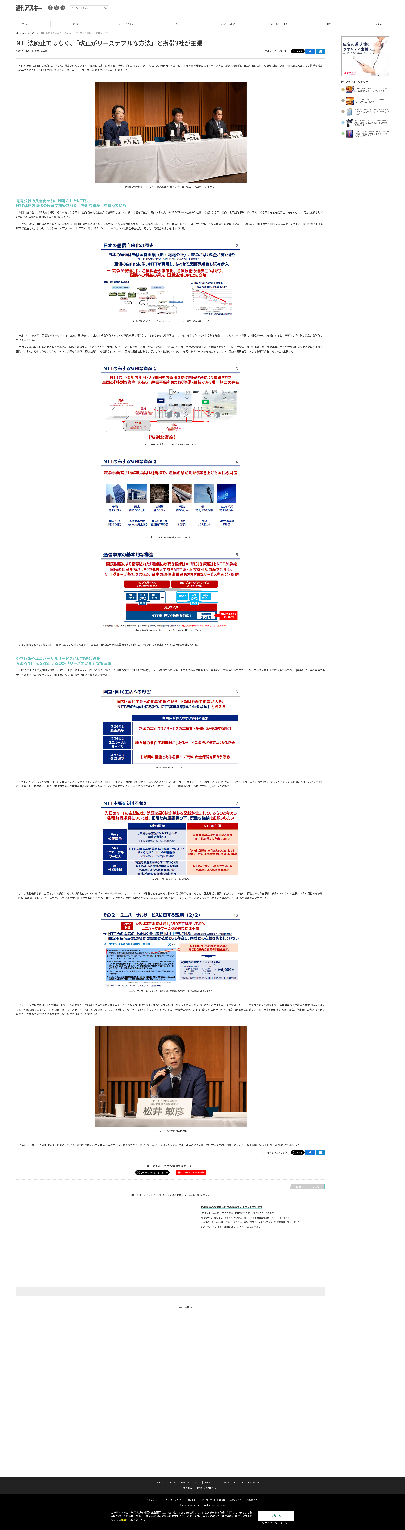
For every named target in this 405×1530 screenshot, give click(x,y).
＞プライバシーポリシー (276, 1523)
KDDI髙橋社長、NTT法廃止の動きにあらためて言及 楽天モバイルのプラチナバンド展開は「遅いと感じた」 (251, 1222)
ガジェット (185, 1482)
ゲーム (197, 1482)
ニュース (361, 23)
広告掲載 (221, 1499)
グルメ (208, 1482)
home (22, 33)
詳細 (123, 1519)
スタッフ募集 (235, 1499)
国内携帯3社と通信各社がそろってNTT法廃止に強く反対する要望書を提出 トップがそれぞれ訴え (246, 1217)
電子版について (253, 1499)
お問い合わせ (206, 1499)
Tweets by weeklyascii (185, 1307)
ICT (107, 23)
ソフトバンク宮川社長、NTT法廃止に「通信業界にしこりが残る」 (231, 1227)
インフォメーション (209, 23)
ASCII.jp (189, 1487)
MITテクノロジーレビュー (211, 1487)
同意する (276, 1515)
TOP (260, 23)
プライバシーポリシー (173, 1499)
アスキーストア (158, 23)
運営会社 (191, 1499)
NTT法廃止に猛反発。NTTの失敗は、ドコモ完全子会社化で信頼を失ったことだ (237, 1213)
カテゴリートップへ (309, 1186)
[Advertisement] (331, 9)
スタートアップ (57, 23)
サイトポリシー (151, 1499)
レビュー (310, 23)
